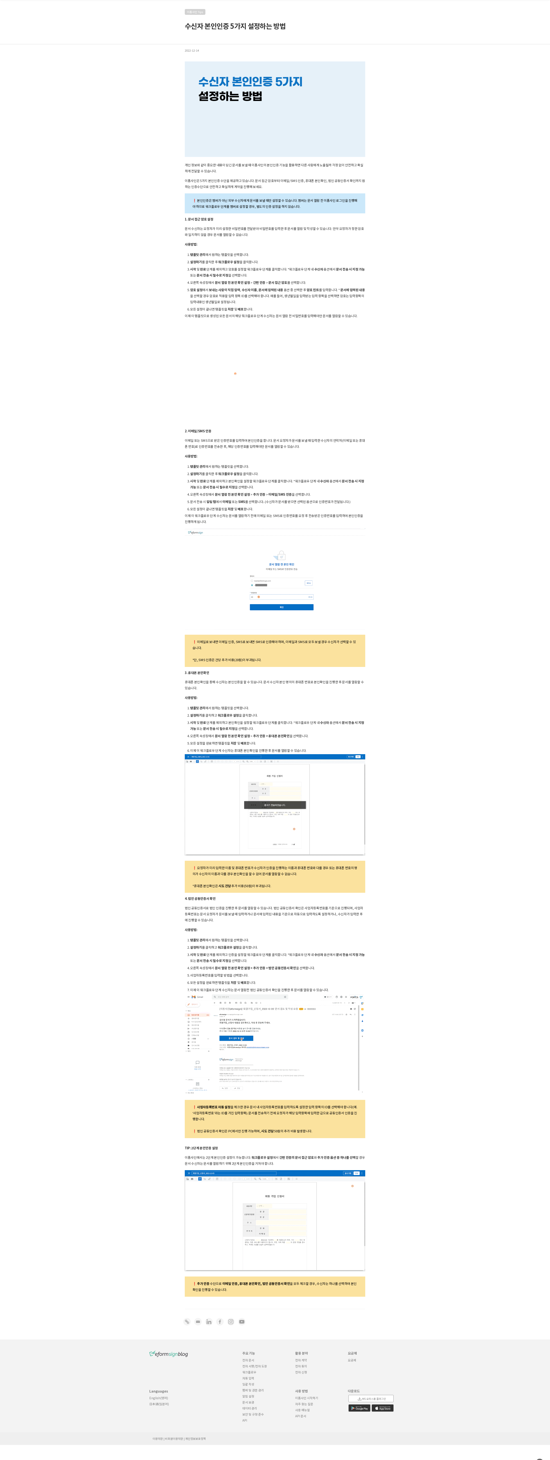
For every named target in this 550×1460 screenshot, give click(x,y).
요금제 (352, 1360)
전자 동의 (301, 1366)
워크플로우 (249, 1372)
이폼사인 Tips (195, 12)
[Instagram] (231, 1321)
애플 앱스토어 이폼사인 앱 (383, 1408)
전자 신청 (301, 1372)
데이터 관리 (249, 1408)
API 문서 (300, 1416)
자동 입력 (248, 1378)
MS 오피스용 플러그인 (374, 1398)
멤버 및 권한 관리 (253, 1390)
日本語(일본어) (159, 1404)
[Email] (198, 1321)
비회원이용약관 (174, 1439)
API (244, 1420)
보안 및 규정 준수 (253, 1414)
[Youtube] (242, 1321)
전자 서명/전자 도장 (254, 1366)
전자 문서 (248, 1360)
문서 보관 (248, 1402)
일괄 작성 (248, 1384)
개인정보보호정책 (195, 1439)
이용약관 (158, 1439)
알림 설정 (248, 1396)
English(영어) (158, 1398)
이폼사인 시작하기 (306, 1398)
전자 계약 (301, 1360)
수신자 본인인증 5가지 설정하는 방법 (235, 26)
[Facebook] (220, 1321)
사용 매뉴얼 (302, 1410)
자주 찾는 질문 (304, 1404)
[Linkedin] (209, 1321)
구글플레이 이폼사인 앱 (359, 1408)
